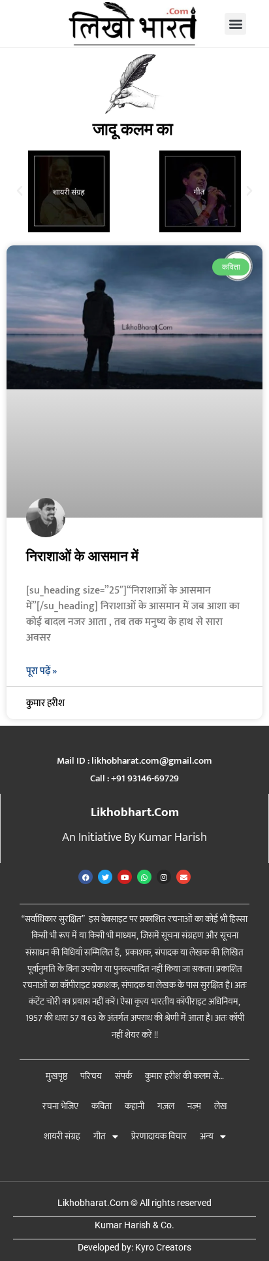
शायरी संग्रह (62, 1136)
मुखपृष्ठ (56, 1076)
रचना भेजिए (60, 1106)
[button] (235, 24)
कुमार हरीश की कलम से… (184, 1076)
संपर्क (123, 1076)
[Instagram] (164, 877)
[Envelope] (183, 877)
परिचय (91, 1076)
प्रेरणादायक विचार (159, 1136)
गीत (99, 1136)
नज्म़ (194, 1106)
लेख (220, 1106)
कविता (101, 1106)
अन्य (207, 1136)
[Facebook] (85, 877)
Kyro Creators (163, 1247)
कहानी (134, 1106)
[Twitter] (105, 877)
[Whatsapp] (144, 877)
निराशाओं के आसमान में (82, 556)
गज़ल (165, 1106)
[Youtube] (125, 877)
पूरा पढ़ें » (41, 671)
